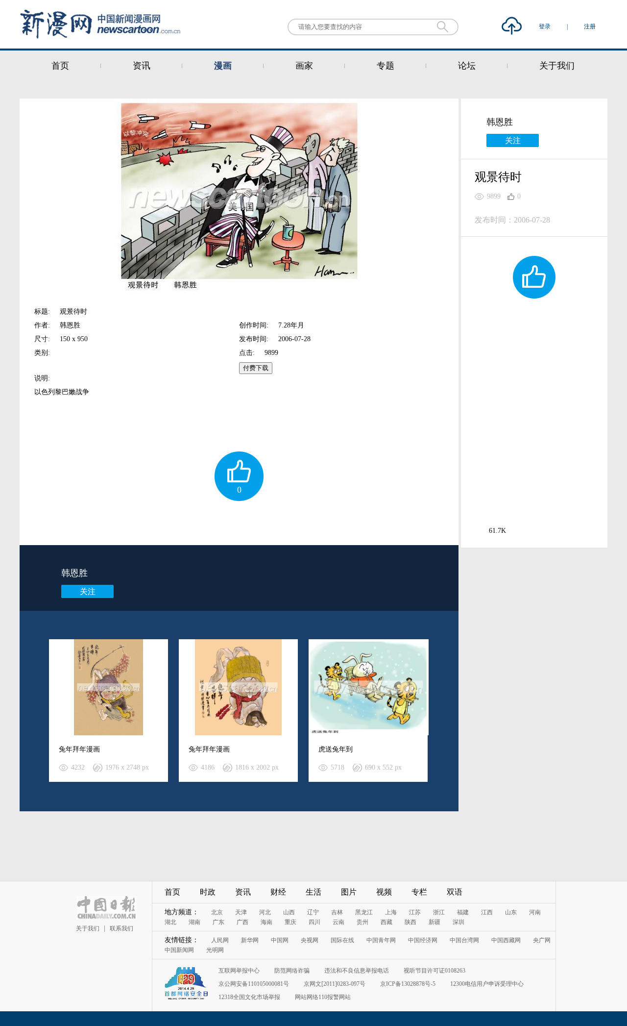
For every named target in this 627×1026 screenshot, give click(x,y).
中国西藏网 (506, 940)
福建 (463, 912)
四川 (314, 922)
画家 (304, 66)
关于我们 (557, 66)
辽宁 (313, 912)
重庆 (290, 922)
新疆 (434, 922)
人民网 (220, 940)
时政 (208, 892)
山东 (511, 912)
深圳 (458, 922)
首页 (60, 66)
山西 (289, 912)
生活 (313, 892)
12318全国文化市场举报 (249, 997)
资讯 (141, 66)
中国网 (280, 940)
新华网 (250, 940)
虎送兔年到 (335, 749)
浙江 (439, 912)
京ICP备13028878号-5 (407, 983)
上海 (391, 912)
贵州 (362, 922)
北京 (217, 912)
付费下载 (255, 368)
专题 (385, 66)
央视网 (309, 940)
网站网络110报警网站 (323, 997)
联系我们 (121, 928)
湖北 (170, 922)
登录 (545, 26)
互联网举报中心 (239, 970)
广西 (242, 922)
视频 (384, 892)
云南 (338, 922)
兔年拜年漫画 (79, 749)
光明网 (215, 950)
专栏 (419, 892)
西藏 (386, 922)
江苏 (415, 912)
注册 (590, 26)
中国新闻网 (179, 950)
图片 (349, 892)
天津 (241, 912)
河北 (265, 912)
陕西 (410, 922)
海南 (266, 922)
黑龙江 (364, 912)
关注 (88, 591)
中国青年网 (381, 940)
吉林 (337, 912)
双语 (454, 892)
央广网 (542, 940)
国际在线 (342, 940)
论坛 (467, 66)
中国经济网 (422, 940)
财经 (278, 892)
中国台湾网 (464, 940)
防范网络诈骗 (292, 970)
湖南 (194, 922)
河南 (535, 912)
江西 (487, 912)
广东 (218, 922)
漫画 (223, 66)
